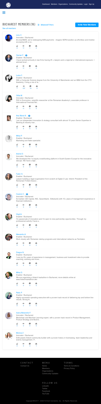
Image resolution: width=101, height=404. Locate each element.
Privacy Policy (69, 368)
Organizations (63, 4)
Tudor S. (19, 174)
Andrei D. (20, 154)
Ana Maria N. (21, 116)
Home (44, 366)
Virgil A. (19, 214)
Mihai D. (19, 273)
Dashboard (46, 4)
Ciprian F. (20, 55)
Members (54, 4)
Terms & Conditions (71, 366)
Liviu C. (19, 35)
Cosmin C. (20, 194)
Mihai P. (19, 136)
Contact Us (24, 366)
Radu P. (19, 293)
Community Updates (76, 4)
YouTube (45, 394)
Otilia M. (19, 95)
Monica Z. (20, 333)
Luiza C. (19, 75)
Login (86, 4)
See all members (9, 28)
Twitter (44, 389)
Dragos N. (20, 252)
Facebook (46, 391)
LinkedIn (45, 386)
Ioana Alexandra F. (23, 313)
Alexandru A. (21, 234)
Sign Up (91, 4)
